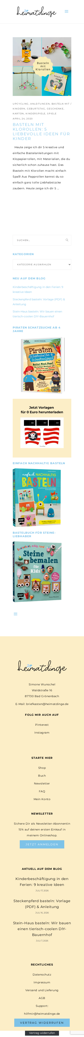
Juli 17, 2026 (42, 890)
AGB (42, 998)
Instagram (41, 732)
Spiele (51, 113)
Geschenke (55, 108)
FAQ (42, 791)
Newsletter (42, 783)
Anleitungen (40, 103)
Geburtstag (36, 108)
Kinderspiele (36, 113)
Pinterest (42, 725)
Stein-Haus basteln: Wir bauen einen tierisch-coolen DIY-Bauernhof (42, 929)
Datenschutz (42, 974)
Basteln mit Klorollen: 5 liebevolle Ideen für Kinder (41, 131)
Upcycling (21, 103)
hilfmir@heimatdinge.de (42, 1013)
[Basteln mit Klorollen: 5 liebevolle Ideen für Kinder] (42, 66)
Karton (18, 113)
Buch (42, 775)
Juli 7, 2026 (42, 940)
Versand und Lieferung (42, 990)
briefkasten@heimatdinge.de (47, 704)
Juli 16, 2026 (42, 912)
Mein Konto (42, 799)
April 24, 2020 (23, 118)
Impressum (42, 982)
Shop (42, 768)
